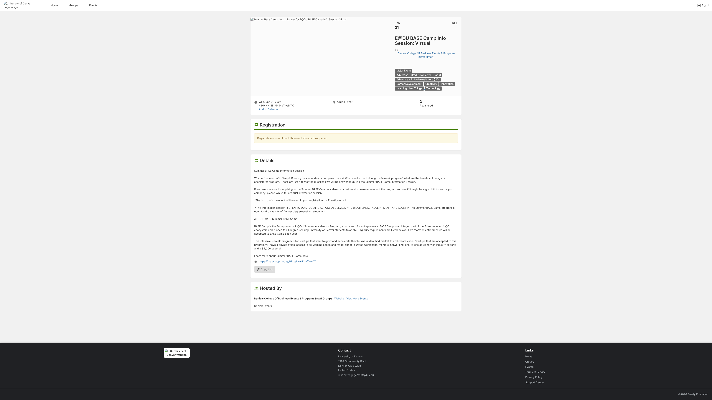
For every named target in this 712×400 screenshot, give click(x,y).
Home (528, 356)
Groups (73, 5)
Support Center (534, 382)
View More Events (357, 298)
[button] (19, 5)
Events (93, 5)
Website (339, 298)
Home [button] (54, 5)
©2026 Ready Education (693, 394)
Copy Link (266, 269)
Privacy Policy (533, 377)
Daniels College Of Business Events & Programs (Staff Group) (426, 55)
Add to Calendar (269, 109)
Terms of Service (535, 372)
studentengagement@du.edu (356, 374)
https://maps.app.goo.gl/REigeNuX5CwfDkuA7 (287, 261)
